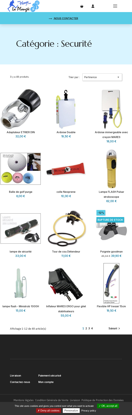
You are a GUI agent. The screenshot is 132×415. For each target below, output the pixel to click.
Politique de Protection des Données (102, 400)
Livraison (15, 375)
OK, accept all (109, 406)
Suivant (115, 328)
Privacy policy (88, 410)
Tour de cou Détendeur (66, 251)
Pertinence (102, 77)
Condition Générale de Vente (51, 400)
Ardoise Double (66, 132)
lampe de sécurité (21, 251)
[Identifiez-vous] (92, 6)
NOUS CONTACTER (65, 18)
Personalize (71, 410)
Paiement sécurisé (49, 375)
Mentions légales (24, 400)
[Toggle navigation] (115, 6)
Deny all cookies (49, 410)
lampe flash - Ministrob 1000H (20, 306)
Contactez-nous (20, 382)
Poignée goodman (111, 251)
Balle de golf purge (20, 191)
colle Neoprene (66, 191)
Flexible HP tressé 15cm (111, 306)
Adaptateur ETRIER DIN (21, 132)
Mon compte (46, 382)
